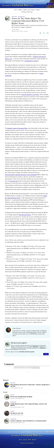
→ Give (46, 354)
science (12, 411)
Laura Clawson (15, 29)
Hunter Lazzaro (14, 398)
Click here (35, 346)
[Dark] (43, 4)
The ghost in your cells (16, 413)
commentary (13, 402)
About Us (34, 439)
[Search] (45, 4)
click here (42, 348)
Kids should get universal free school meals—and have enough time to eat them (30, 385)
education (14, 16)
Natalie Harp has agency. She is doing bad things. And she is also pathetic (28, 404)
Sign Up (50, 4)
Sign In (20, 439)
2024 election (21, 16)
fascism (12, 394)
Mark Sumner (13, 414)
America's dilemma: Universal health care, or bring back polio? (28, 421)
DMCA (29, 439)
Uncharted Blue (20, 5)
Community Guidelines (36, 367)
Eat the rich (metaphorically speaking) (21, 397)
